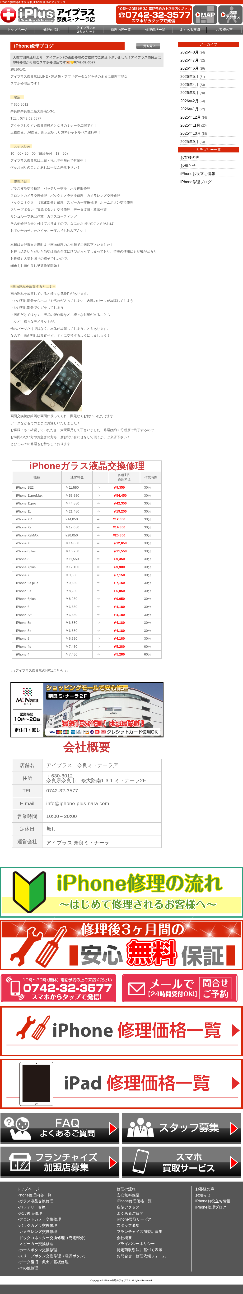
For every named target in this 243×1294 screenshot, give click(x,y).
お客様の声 (224, 29)
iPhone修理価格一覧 (134, 1201)
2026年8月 (189, 52)
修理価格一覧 (155, 29)
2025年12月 (190, 117)
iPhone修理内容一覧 (34, 1195)
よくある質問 (190, 29)
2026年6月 (189, 68)
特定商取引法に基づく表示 (139, 1250)
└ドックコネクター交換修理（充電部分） (52, 1238)
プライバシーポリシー (136, 1244)
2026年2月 (189, 101)
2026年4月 (189, 85)
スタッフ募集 (128, 1225)
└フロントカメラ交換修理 (39, 1219)
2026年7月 (189, 60)
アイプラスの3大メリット (86, 30)
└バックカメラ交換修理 (37, 1225)
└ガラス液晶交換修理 (35, 1201)
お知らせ (188, 166)
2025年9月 (189, 142)
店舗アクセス (128, 1207)
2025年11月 (190, 125)
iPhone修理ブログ (195, 182)
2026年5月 (189, 77)
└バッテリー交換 (31, 1207)
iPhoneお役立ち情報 (197, 174)
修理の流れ (51, 29)
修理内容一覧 (121, 29)
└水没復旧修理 (29, 1213)
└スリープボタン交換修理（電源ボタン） (52, 1256)
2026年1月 (189, 109)
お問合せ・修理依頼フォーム (141, 1256)
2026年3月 (189, 93)
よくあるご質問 (130, 1213)
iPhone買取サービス (134, 1219)
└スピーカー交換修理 (35, 1244)
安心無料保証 (128, 1195)
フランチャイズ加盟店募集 (139, 1232)
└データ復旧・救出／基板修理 (43, 1262)
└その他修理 (27, 1268)
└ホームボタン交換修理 (37, 1250)
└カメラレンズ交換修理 (37, 1232)
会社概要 (124, 1238)
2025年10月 (190, 133)
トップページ (17, 29)
